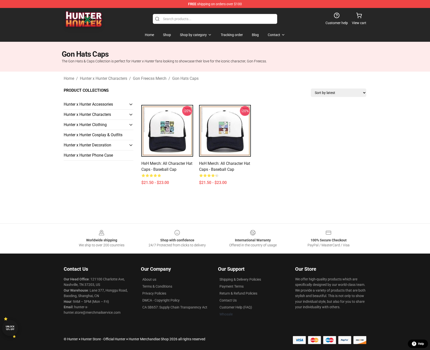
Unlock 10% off (10, 328)
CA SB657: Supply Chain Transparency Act (174, 307)
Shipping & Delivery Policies (240, 279)
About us (149, 279)
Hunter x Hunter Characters (103, 78)
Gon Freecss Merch (149, 78)
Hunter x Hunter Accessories (88, 104)
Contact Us (228, 300)
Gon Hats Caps (185, 78)
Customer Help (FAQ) (235, 307)
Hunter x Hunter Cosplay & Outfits (93, 134)
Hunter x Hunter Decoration (87, 145)
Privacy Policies (154, 293)
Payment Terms (231, 286)
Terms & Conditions (157, 286)
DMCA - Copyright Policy (161, 300)
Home (69, 78)
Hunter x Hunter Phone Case (88, 155)
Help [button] (421, 344)
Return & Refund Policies (238, 293)
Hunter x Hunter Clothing (85, 124)
